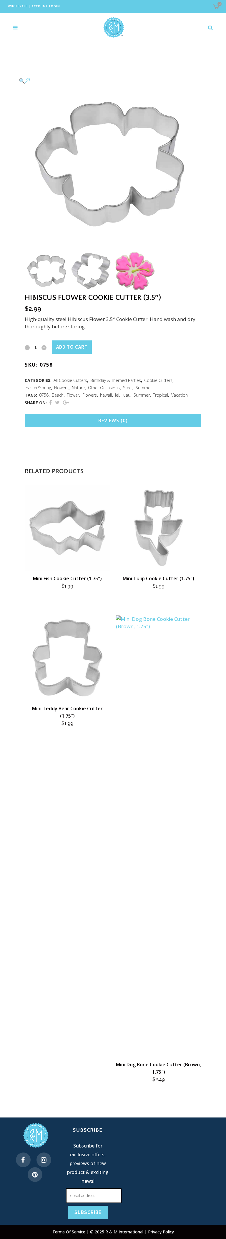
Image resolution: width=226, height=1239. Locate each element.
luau (126, 395)
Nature (78, 387)
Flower (73, 395)
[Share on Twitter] (57, 402)
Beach (58, 395)
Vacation (179, 395)
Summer (144, 387)
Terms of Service (69, 1232)
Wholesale (17, 6)
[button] (107, 80)
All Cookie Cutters (70, 380)
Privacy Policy (161, 1232)
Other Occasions (104, 387)
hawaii (106, 395)
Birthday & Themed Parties (115, 380)
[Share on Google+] (66, 402)
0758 (44, 395)
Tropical (160, 395)
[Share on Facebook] (50, 402)
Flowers (61, 387)
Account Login (45, 6)
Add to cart (72, 347)
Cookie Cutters (158, 380)
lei (117, 395)
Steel (127, 387)
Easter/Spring (38, 387)
